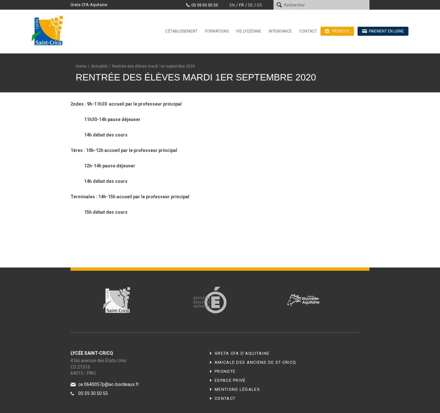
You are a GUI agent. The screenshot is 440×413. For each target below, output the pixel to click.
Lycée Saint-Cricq (49, 30)
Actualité (99, 66)
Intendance (280, 31)
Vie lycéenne (248, 31)
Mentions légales (237, 389)
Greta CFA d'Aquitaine (242, 353)
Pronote (225, 371)
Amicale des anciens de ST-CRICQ (255, 362)
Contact (308, 31)
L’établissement (181, 31)
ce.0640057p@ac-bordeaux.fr (108, 384)
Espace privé (230, 380)
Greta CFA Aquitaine (89, 4)
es (259, 5)
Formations (217, 31)
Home (81, 66)
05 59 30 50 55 (204, 5)
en (232, 5)
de (250, 5)
